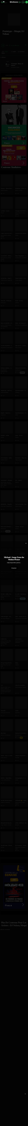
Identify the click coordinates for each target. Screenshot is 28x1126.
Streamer (14, 568)
